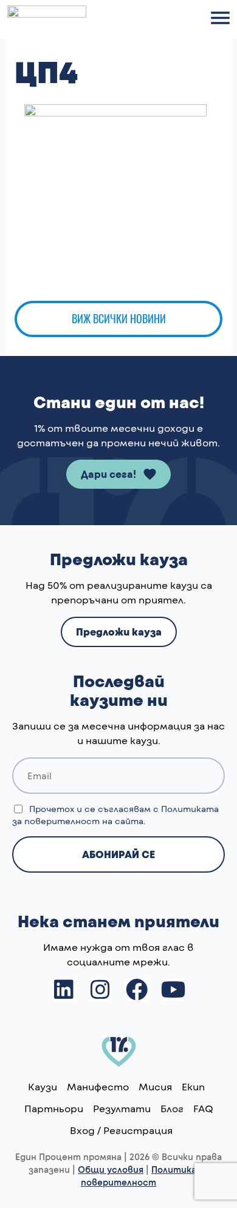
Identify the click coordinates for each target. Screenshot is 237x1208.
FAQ (203, 1108)
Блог (172, 1108)
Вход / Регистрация (121, 1130)
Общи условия (110, 1169)
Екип (193, 1086)
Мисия (155, 1086)
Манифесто (98, 1086)
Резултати (122, 1108)
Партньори (53, 1108)
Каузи (42, 1086)
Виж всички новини (119, 318)
